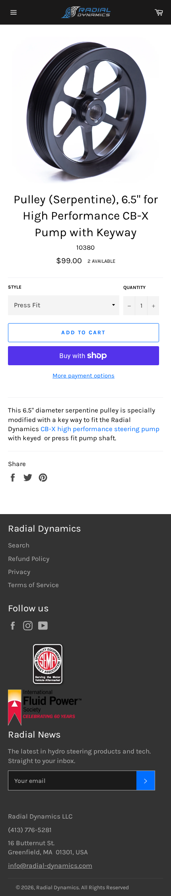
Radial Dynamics (57, 887)
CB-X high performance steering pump (100, 429)
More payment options (83, 375)
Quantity (134, 287)
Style (14, 287)
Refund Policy (28, 559)
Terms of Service (33, 585)
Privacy (19, 572)
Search (18, 545)
